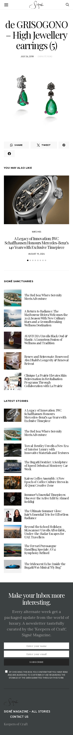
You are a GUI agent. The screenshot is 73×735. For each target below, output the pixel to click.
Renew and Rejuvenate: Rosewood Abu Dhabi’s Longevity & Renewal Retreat (46, 360)
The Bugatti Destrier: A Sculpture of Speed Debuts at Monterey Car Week (46, 465)
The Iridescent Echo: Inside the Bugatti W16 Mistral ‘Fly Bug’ (44, 565)
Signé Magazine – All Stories (27, 712)
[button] (27, 260)
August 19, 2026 (36, 254)
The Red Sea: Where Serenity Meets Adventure (43, 297)
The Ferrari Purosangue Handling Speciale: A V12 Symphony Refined (40, 549)
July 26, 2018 (27, 56)
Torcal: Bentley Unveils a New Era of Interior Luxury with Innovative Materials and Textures (46, 449)
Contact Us (19, 717)
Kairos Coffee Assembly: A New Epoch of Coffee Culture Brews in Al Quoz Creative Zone (46, 481)
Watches (36, 232)
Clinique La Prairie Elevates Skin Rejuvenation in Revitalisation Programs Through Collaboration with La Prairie (45, 380)
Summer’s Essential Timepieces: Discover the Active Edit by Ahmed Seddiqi (46, 498)
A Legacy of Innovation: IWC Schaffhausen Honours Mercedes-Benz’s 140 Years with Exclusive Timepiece (37, 243)
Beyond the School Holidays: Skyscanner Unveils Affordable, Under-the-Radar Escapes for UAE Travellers (44, 532)
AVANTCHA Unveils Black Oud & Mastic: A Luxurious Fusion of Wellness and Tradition (45, 339)
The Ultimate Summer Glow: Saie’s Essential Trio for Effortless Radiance (46, 514)
